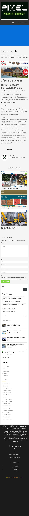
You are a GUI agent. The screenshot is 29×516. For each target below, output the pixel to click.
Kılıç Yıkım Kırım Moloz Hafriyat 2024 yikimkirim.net (12, 304)
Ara (3, 286)
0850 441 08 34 (23, 22)
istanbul (5, 397)
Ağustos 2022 (6, 371)
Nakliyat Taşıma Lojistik (8, 410)
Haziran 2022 (6, 373)
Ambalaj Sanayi (7, 383)
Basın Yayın (6, 386)
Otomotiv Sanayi (7, 414)
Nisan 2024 (6, 369)
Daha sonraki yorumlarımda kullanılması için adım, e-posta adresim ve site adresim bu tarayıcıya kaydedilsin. (14, 278)
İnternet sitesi (4, 270)
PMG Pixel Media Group (10, 477)
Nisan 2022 (6, 375)
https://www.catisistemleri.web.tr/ (8, 102)
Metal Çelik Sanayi (7, 405)
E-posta (3, 264)
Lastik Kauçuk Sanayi (8, 401)
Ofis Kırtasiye (6, 412)
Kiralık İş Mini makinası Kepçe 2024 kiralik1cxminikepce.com (10, 228)
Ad (2, 259)
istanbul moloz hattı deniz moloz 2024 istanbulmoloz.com (14, 303)
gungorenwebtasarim (7, 55)
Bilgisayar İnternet (7, 388)
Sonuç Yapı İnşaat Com (7, 208)
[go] (25, 316)
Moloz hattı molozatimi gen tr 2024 (11, 188)
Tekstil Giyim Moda (8, 419)
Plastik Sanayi (7, 416)
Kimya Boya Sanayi (8, 399)
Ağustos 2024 (6, 366)
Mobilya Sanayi (7, 408)
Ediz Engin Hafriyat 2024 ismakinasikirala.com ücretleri (13, 297)
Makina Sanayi (7, 403)
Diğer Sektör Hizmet (14, 57)
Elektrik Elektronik (7, 392)
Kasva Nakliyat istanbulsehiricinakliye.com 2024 (12, 301)
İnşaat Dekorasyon (23, 57)
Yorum (3, 244)
